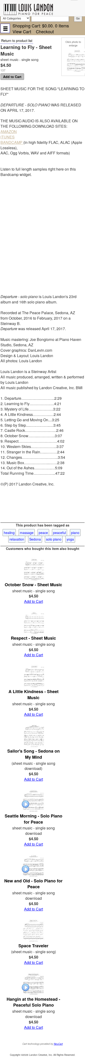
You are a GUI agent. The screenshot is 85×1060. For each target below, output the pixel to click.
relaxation (16, 539)
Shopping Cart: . (41, 25)
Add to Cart (12, 76)
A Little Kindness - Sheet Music (33, 694)
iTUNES (7, 137)
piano (75, 532)
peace (43, 532)
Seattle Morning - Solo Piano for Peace (33, 819)
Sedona (35, 539)
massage (27, 532)
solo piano (53, 539)
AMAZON (8, 131)
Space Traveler (33, 946)
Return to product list (16, 40)
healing (9, 532)
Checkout (45, 31)
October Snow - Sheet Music (33, 585)
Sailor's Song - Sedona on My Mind (33, 754)
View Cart (22, 31)
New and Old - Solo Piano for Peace (33, 884)
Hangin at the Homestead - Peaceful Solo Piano (33, 1002)
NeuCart (58, 1043)
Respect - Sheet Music (33, 638)
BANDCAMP (11, 142)
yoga (70, 539)
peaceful (59, 532)
